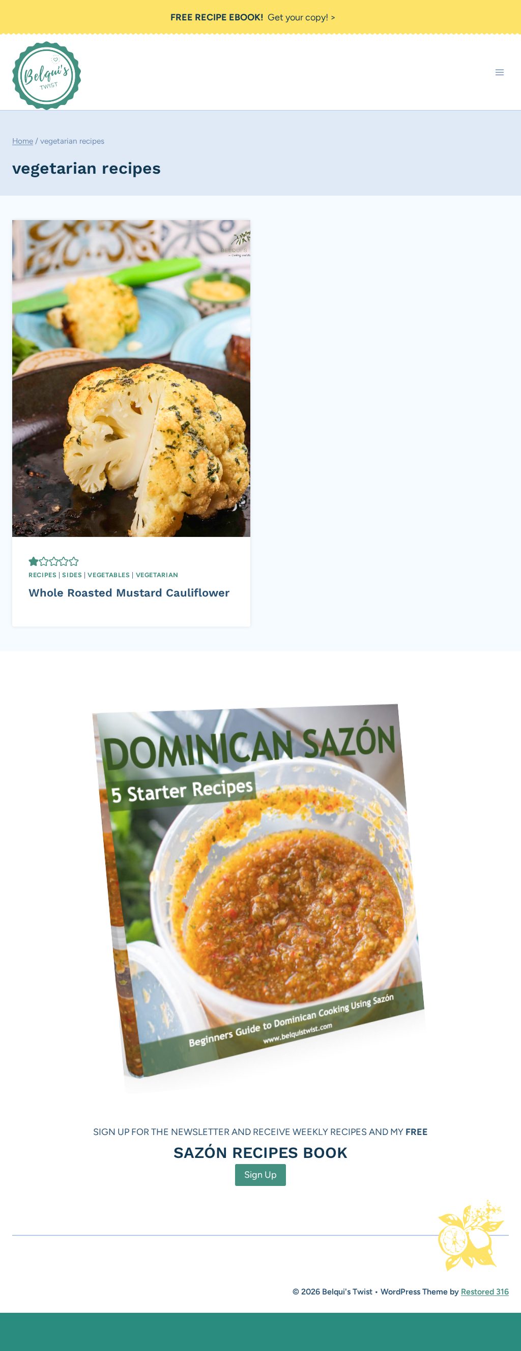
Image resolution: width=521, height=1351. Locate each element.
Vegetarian (157, 575)
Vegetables (109, 575)
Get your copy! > (253, 17)
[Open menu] (499, 72)
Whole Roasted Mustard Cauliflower (128, 592)
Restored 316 (485, 1291)
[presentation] (131, 378)
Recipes (42, 575)
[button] (33, 561)
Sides (72, 575)
